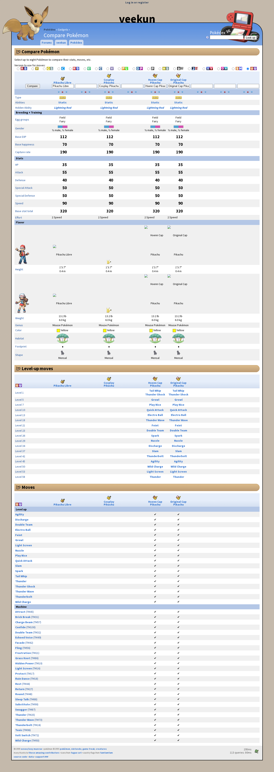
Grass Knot (22, 658)
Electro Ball (155, 415)
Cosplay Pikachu (109, 81)
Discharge (155, 446)
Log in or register (137, 2)
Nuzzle (155, 440)
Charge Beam (24, 622)
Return (19, 689)
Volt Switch (22, 735)
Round (19, 694)
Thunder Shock (155, 394)
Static (62, 102)
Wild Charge (155, 466)
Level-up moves (37, 368)
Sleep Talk (22, 699)
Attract (20, 612)
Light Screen (155, 471)
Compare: (32, 86)
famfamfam (106, 752)
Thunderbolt (155, 456)
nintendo (76, 748)
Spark (155, 435)
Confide (20, 627)
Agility (155, 461)
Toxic (18, 730)
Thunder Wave (155, 420)
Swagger (21, 709)
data (31, 756)
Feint (155, 425)
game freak (88, 748)
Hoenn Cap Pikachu (155, 81)
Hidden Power (24, 663)
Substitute (22, 704)
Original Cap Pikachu (178, 81)
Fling (18, 648)
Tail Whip (155, 390)
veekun (137, 19)
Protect (20, 673)
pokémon (65, 748)
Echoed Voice (24, 637)
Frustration (23, 653)
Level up (21, 509)
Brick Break (22, 617)
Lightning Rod (62, 107)
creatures (101, 748)
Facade (20, 642)
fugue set (76, 752)
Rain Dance (22, 678)
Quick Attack (155, 410)
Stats (19, 158)
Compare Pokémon (40, 51)
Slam (155, 451)
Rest (18, 684)
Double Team (155, 430)
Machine (21, 607)
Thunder (155, 477)
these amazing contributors (43, 752)
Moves (28, 487)
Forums (47, 42)
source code (20, 756)
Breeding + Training (29, 112)
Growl (155, 399)
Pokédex (49, 29)
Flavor (20, 222)
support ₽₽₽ (41, 756)
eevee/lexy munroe (31, 748)
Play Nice (155, 404)
